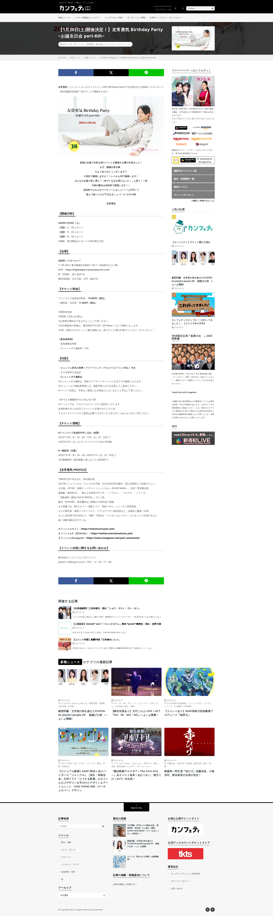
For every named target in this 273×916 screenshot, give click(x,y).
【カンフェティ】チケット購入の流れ (191, 242)
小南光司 (181, 763)
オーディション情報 (136, 17)
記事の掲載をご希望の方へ (125, 884)
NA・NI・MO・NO (122, 703)
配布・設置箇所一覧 (184, 178)
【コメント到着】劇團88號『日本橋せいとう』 (97, 639)
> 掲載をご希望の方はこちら (203, 200)
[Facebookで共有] (76, 72)
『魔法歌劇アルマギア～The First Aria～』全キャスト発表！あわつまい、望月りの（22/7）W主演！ (136, 774)
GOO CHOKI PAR (69, 763)
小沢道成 (119, 706)
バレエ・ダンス (68, 849)
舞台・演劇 (129, 706)
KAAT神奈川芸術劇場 (176, 703)
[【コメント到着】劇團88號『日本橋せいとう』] (64, 644)
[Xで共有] (111, 72)
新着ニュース (64, 17)
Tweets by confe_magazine (184, 392)
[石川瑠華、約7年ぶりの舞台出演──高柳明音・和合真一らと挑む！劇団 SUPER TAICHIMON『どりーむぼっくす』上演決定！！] (119, 830)
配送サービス (181, 186)
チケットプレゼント (184, 194)
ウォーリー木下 (195, 703)
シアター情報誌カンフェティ (88, 17)
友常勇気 (90, 44)
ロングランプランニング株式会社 (185, 873)
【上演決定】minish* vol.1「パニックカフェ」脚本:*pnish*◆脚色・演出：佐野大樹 (117, 623)
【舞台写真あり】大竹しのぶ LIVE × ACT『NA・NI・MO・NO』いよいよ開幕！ (135, 713)
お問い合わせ (177, 888)
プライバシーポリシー (181, 881)
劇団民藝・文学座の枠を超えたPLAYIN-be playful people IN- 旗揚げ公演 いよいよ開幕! (192, 281)
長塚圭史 (66, 766)
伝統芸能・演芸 (68, 871)
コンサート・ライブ (70, 864)
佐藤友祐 (171, 763)
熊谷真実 (198, 763)
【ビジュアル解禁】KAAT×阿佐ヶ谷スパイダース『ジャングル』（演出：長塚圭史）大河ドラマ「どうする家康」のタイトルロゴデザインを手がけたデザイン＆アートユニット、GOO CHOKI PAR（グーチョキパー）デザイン (83, 780)
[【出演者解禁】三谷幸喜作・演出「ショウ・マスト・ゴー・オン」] (64, 612)
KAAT (81, 763)
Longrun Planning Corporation (89, 909)
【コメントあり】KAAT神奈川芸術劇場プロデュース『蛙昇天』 (188, 713)
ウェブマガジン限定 (114, 17)
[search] (212, 8)
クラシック (66, 857)
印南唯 (102, 703)
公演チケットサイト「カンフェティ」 (166, 17)
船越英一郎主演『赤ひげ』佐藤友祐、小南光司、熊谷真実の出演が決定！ (189, 773)
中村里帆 (187, 706)
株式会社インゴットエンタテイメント (112, 44)
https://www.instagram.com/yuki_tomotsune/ (113, 537)
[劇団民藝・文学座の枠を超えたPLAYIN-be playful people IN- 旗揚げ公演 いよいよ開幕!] (119, 846)
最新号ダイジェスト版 (185, 170)
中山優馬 (178, 706)
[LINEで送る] (146, 72)
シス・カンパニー (140, 703)
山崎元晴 (62, 706)
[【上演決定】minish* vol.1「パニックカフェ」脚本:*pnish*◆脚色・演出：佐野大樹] (64, 628)
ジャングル (90, 763)
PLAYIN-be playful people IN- (74, 703)
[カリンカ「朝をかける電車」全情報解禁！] (119, 861)
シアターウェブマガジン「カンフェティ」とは (162, 8)
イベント (80, 44)
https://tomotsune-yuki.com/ (98, 528)
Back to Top (136, 807)
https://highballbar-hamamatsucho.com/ (88, 269)
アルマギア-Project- (122, 763)
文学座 (71, 706)
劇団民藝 (93, 703)
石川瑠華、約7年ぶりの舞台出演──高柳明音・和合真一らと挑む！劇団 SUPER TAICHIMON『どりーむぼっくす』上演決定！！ (143, 829)
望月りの (148, 763)
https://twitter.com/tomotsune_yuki (112, 533)
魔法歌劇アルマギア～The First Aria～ (134, 766)
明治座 (189, 763)
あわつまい (138, 763)
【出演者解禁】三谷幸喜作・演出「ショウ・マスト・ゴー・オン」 (107, 608)
